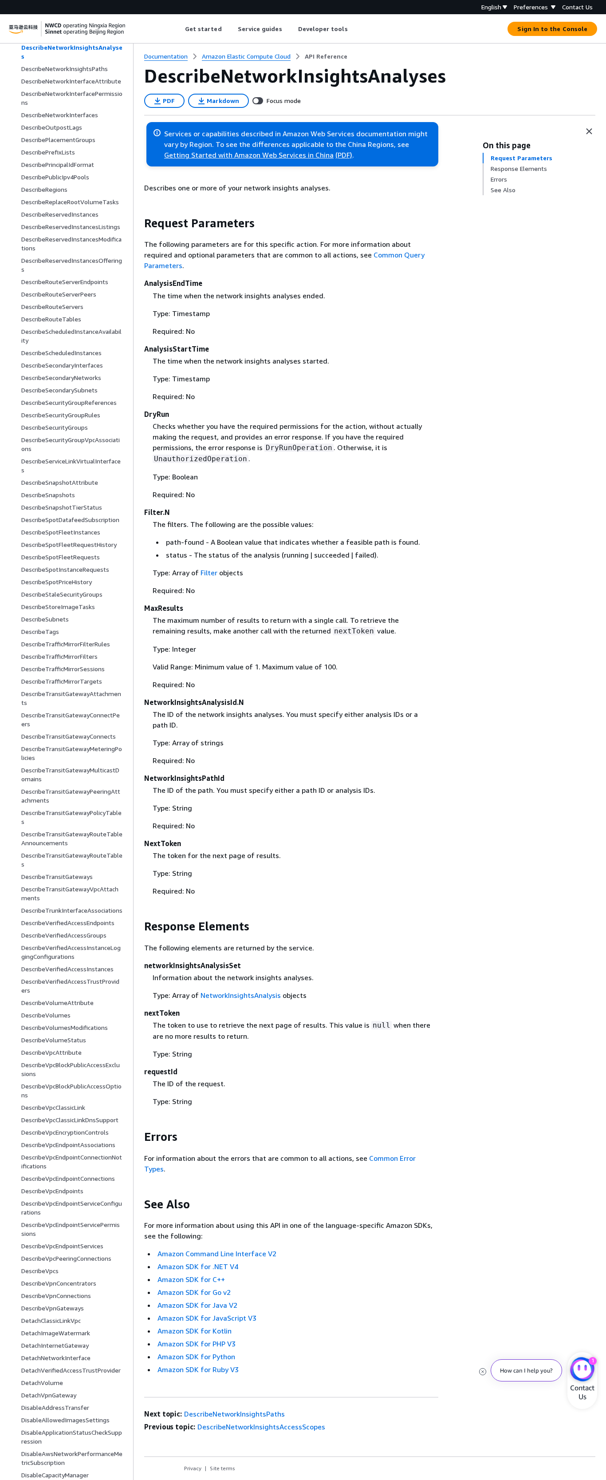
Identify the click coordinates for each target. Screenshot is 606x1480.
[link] (326, 56)
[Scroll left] (178, 29)
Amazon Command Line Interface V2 (216, 1253)
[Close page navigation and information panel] (589, 131)
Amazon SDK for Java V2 (197, 1305)
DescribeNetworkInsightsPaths (234, 1413)
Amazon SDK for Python (196, 1356)
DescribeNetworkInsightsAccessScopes (261, 1426)
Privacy (192, 1468)
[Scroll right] (354, 29)
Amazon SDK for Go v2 (194, 1292)
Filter (209, 572)
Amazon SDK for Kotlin (194, 1330)
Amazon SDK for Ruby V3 (198, 1369)
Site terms (222, 1468)
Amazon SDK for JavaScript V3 (206, 1318)
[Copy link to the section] (137, 223)
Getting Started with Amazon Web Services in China (249, 154)
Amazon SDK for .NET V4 (197, 1266)
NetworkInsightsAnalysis (241, 995)
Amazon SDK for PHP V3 (196, 1343)
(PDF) (343, 154)
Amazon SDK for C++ (191, 1279)
